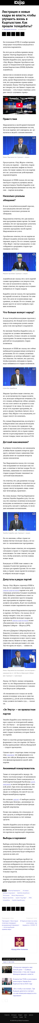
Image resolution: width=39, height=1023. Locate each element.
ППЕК (30, 897)
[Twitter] (9, 34)
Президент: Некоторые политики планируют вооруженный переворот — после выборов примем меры (10, 925)
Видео (20, 1015)
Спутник (15, 1017)
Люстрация (6, 895)
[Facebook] (4, 34)
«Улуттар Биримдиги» (14, 890)
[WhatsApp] (22, 34)
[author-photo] (19, 946)
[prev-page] (3, 1000)
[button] (3, 2)
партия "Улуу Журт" (21, 897)
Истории (14, 1015)
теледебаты (6, 900)
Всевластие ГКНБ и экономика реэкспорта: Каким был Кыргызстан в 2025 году (25, 981)
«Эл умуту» (25, 890)
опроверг (10, 755)
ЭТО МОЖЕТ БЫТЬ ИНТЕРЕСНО (13, 959)
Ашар (21, 1017)
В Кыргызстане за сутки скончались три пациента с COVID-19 (28, 923)
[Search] (36, 2)
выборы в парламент (9, 893)
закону (16, 799)
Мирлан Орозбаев (8, 897)
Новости (7, 1015)
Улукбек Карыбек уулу (18, 900)
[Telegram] (18, 34)
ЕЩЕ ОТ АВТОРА (8, 962)
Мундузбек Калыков (10, 29)
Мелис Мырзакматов (18, 895)
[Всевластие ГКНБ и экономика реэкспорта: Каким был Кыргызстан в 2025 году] (7, 981)
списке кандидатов (11, 590)
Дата (25, 1015)
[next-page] (6, 1000)
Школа (31, 1015)
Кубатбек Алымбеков (23, 893)
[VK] (13, 34)
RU (25, 1017)
